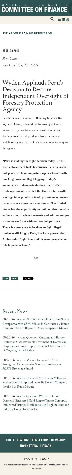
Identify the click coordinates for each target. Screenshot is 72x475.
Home (5, 33)
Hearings (23, 440)
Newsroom (58, 440)
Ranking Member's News (39, 33)
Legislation (40, 440)
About (10, 440)
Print (6, 278)
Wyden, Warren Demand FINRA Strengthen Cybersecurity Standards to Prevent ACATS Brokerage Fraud (32, 364)
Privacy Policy (29, 459)
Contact (44, 459)
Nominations (29, 445)
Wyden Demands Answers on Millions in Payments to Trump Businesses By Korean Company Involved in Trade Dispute (35, 382)
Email (14, 278)
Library (45, 445)
